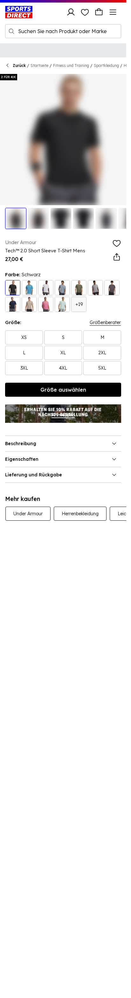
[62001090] (45, 304)
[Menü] (113, 12)
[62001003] (12, 287)
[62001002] (95, 287)
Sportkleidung (106, 65)
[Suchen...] (11, 31)
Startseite (39, 65)
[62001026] (112, 287)
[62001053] (62, 287)
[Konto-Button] (71, 12)
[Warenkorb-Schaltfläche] (99, 12)
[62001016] (62, 304)
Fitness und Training (71, 65)
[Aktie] (117, 257)
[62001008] (29, 287)
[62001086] (45, 287)
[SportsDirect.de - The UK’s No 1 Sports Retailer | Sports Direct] (18, 12)
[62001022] (12, 304)
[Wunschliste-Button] (85, 12)
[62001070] (29, 304)
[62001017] (78, 287)
